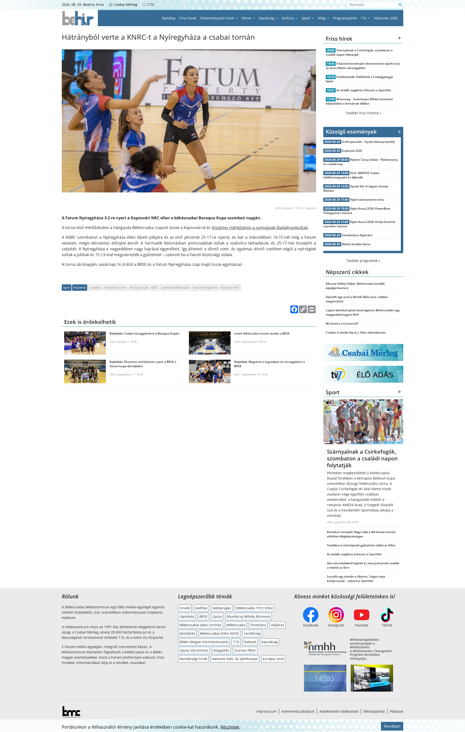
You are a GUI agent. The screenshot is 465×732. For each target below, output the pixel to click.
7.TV (150, 4)
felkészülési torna (115, 287)
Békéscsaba (235, 625)
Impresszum (266, 711)
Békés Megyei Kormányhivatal (203, 642)
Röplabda (80, 287)
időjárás (277, 625)
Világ (322, 18)
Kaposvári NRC (230, 287)
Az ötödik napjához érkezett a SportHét (363, 90)
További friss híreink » (363, 113)
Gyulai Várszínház (193, 650)
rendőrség (252, 633)
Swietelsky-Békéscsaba (175, 287)
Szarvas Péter (245, 650)
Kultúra (288, 18)
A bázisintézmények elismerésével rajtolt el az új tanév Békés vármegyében (363, 65)
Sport (306, 18)
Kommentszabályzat (298, 711)
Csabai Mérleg (125, 4)
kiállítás (201, 608)
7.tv (364, 18)
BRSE (154, 287)
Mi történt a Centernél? (342, 323)
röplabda (95, 287)
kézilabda (187, 633)
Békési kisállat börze (356, 244)
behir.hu (310, 208)
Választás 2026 (386, 18)
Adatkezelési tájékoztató (338, 711)
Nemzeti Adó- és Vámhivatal (235, 658)
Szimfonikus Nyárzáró (357, 235)
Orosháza (258, 625)
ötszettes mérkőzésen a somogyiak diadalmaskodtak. (260, 227)
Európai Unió (273, 658)
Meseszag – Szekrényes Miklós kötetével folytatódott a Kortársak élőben (359, 101)
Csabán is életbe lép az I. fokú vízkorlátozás (356, 332)
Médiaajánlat (374, 711)
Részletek (229, 727)
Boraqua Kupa (139, 287)
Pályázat (396, 711)
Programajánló (345, 18)
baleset (250, 642)
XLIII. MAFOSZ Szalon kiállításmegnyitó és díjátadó (351, 175)
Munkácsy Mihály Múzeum (248, 616)
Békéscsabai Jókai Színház (200, 625)
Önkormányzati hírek (217, 18)
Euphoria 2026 (352, 151)
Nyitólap (169, 18)
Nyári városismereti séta (367, 200)
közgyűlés (221, 650)
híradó (184, 608)
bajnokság (269, 642)
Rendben (392, 726)
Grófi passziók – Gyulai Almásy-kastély (368, 142)
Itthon (246, 18)
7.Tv (236, 642)
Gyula (217, 616)
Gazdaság (267, 18)
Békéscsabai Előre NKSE (219, 633)
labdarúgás (222, 608)
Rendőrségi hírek (193, 658)
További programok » (363, 260)
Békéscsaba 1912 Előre (254, 608)
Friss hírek (187, 18)
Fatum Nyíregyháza (205, 287)
